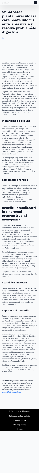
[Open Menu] (35, 2)
